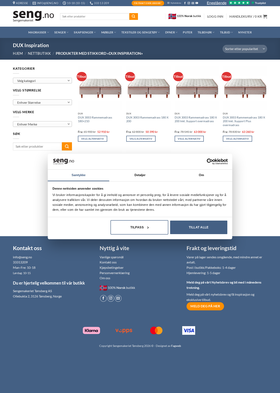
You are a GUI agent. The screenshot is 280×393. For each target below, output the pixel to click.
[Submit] (133, 16)
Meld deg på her (205, 306)
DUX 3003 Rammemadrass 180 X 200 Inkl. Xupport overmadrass (196, 119)
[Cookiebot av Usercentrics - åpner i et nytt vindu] (210, 161)
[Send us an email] (193, 3)
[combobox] (42, 80)
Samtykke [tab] (79, 175)
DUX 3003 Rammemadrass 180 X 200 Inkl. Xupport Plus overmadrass (244, 121)
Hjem (18, 53)
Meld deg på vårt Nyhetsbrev (208, 282)
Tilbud (225, 32)
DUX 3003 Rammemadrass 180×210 (95, 119)
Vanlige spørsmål (112, 257)
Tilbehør (205, 32)
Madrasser (37, 32)
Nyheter (245, 32)
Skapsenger (83, 32)
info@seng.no (22, 257)
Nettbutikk (39, 53)
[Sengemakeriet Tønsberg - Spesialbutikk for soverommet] (33, 16)
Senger (60, 32)
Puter (187, 32)
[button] (215, 16)
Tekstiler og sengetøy (139, 32)
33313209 (20, 262)
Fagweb (176, 345)
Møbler (107, 32)
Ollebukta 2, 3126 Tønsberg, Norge (37, 296)
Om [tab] (201, 175)
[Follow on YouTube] (197, 3)
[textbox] (41, 81)
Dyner (170, 32)
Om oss (105, 278)
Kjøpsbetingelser (112, 267)
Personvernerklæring (115, 273)
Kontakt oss (108, 262)
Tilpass (137, 227)
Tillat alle (199, 227)
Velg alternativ (92, 138)
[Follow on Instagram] (189, 3)
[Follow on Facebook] (185, 3)
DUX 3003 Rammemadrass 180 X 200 (147, 119)
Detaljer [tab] (140, 175)
